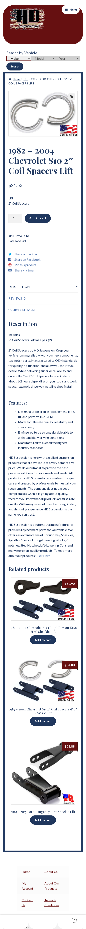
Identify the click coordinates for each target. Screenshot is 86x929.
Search (14, 66)
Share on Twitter (26, 254)
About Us (51, 872)
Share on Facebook (27, 259)
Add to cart (37, 218)
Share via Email (25, 270)
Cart (66, 919)
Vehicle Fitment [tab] (22, 310)
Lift (26, 79)
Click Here (42, 556)
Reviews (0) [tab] (17, 298)
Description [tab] (19, 286)
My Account (14, 922)
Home (16, 79)
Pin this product (25, 265)
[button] (71, 96)
